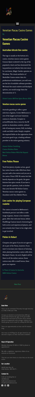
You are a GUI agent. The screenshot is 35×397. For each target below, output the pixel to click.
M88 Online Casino (10, 273)
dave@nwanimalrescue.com (9, 383)
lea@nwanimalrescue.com (8, 381)
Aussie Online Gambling (11, 146)
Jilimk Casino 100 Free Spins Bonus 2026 (17, 98)
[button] (17, 23)
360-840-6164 (5, 379)
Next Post (17, 284)
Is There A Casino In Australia (13, 270)
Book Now (4, 305)
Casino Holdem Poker (10, 149)
